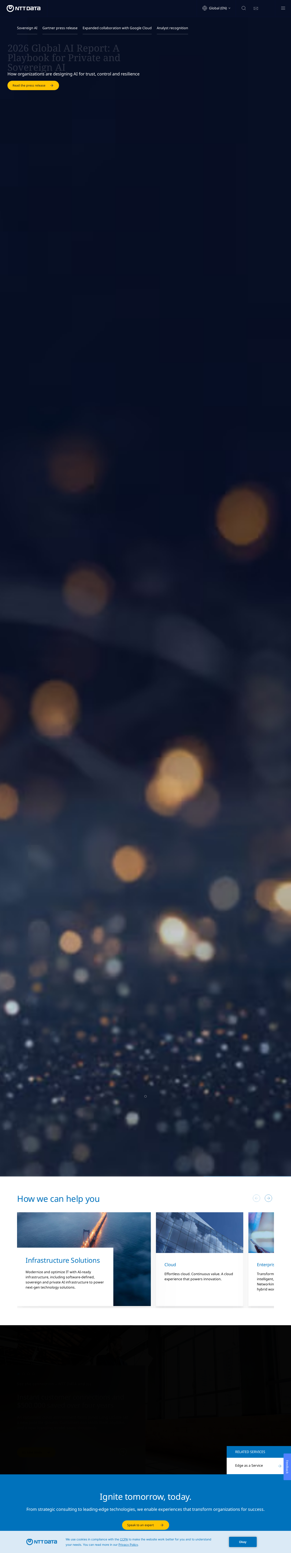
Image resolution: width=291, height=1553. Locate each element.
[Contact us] (256, 8)
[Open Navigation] (283, 8)
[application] (145, 1542)
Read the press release (29, 90)
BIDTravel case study (37, 1452)
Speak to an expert (140, 1525)
